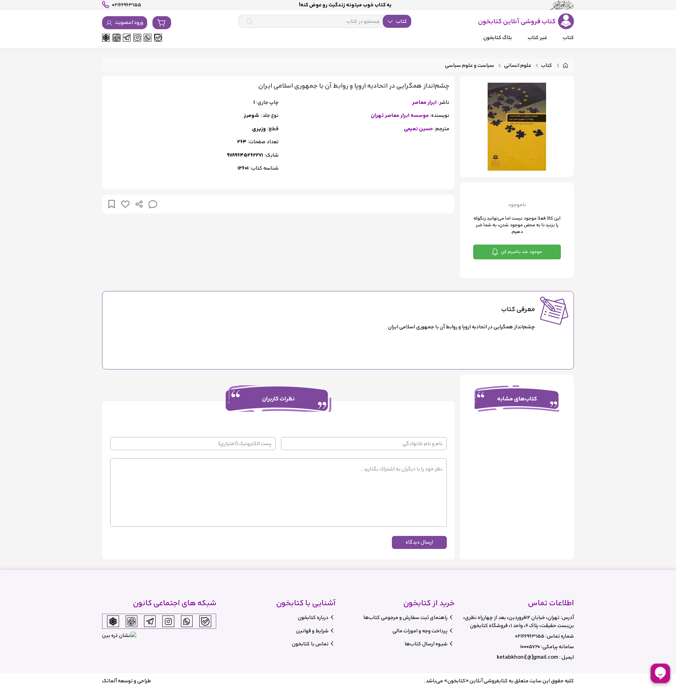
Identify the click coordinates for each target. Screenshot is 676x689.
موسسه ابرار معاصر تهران (400, 116)
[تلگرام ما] (126, 37)
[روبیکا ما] (105, 37)
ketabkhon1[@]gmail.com (527, 657)
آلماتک (109, 680)
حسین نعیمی (418, 129)
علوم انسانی (517, 66)
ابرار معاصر (424, 103)
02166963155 (529, 636)
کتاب (546, 66)
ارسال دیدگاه (419, 542)
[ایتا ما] (116, 37)
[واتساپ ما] (147, 37)
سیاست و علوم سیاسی (469, 66)
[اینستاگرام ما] (137, 37)
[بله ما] (158, 37)
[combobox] (324, 21)
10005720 (530, 646)
